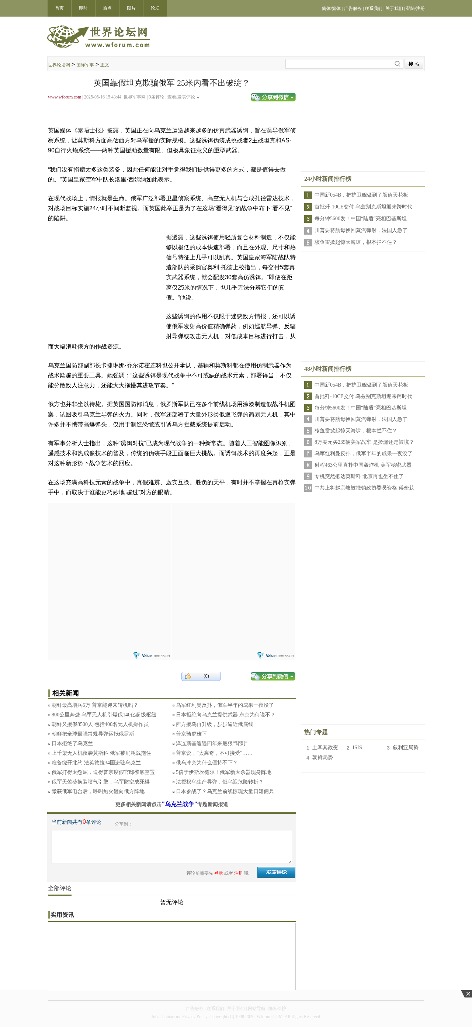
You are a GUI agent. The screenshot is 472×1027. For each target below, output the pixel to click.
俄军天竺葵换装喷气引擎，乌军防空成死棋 (101, 782)
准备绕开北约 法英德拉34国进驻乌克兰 (96, 762)
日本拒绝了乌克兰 (72, 743)
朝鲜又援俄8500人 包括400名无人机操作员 (100, 724)
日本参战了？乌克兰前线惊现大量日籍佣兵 (225, 791)
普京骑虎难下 (191, 734)
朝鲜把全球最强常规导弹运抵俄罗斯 (93, 734)
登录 (218, 873)
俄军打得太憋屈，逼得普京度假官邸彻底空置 (103, 772)
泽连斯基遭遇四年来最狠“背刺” (211, 743)
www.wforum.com (64, 97)
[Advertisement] (109, 549)
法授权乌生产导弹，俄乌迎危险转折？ (220, 782)
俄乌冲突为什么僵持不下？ (207, 762)
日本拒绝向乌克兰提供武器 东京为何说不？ (225, 714)
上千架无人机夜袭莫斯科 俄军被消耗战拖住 (101, 753)
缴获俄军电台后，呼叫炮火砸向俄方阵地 (98, 791)
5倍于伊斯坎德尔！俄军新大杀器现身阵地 (223, 772)
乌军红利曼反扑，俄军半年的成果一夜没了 (225, 705)
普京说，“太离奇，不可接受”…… (214, 753)
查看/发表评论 (181, 97)
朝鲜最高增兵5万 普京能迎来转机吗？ (95, 705)
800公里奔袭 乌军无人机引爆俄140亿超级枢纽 (104, 714)
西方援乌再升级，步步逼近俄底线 (214, 724)
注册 (238, 873)
